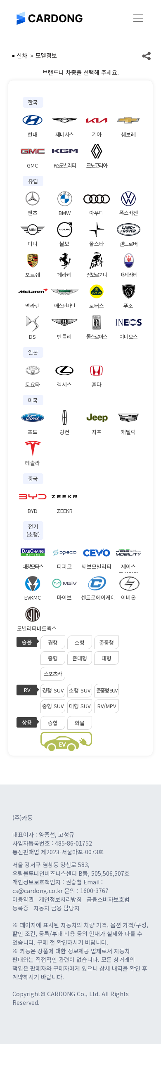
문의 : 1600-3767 (86, 890)
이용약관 (23, 899)
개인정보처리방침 (60, 899)
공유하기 (146, 56)
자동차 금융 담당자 (56, 908)
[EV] (66, 741)
